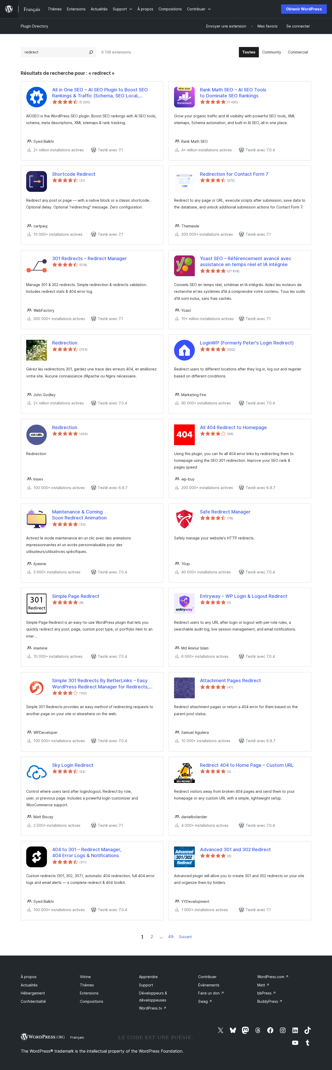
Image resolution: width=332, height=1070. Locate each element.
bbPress (266, 993)
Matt (263, 985)
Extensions (89, 993)
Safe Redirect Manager (225, 511)
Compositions (91, 1001)
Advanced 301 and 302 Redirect (235, 849)
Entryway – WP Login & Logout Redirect (243, 596)
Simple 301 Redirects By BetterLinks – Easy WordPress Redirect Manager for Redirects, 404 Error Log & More (100, 684)
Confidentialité (33, 1001)
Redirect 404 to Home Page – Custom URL (247, 765)
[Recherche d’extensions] (91, 52)
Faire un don (211, 993)
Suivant (185, 936)
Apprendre (148, 976)
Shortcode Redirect (73, 174)
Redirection (64, 343)
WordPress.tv (153, 1008)
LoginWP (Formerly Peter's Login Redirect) (247, 343)
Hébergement (33, 993)
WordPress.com (273, 976)
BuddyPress (269, 1001)
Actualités (29, 985)
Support (146, 985)
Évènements (208, 985)
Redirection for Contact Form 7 (234, 174)
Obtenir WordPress (304, 9)
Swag (205, 1001)
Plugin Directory (34, 26)
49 (171, 936)
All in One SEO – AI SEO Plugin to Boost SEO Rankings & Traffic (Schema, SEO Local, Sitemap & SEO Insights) (100, 93)
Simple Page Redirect (75, 596)
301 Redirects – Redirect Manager (89, 258)
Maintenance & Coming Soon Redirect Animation (79, 514)
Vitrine (85, 976)
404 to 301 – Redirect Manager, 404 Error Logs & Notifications (86, 852)
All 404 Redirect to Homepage (233, 427)
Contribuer (207, 976)
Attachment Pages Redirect (230, 680)
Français (77, 1037)
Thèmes (87, 985)
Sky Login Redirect (72, 765)
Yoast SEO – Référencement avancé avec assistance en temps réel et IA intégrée (245, 261)
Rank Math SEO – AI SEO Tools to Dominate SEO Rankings (233, 92)
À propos (29, 976)
